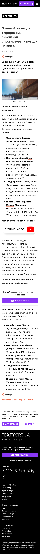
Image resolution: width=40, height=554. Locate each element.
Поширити (9, 57)
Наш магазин (7, 528)
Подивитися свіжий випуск (20, 460)
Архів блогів (7, 534)
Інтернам (5, 519)
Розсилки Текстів (9, 494)
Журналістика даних (10, 505)
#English (5, 499)
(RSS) (9, 488)
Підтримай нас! (8, 525)
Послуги (5, 508)
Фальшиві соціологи (10, 511)
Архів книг (6, 537)
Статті (4, 488)
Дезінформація (8, 514)
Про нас (5, 485)
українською (19, 546)
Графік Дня (6, 531)
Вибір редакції (7, 496)
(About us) (13, 485)
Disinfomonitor (7, 516)
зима (15, 400)
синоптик (7, 400)
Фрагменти (6, 491)
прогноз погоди (27, 400)
